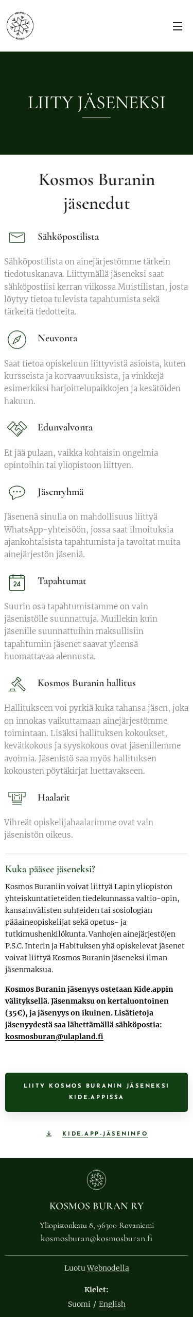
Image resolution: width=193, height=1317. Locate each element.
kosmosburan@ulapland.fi (54, 1036)
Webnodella (108, 1268)
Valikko (177, 25)
